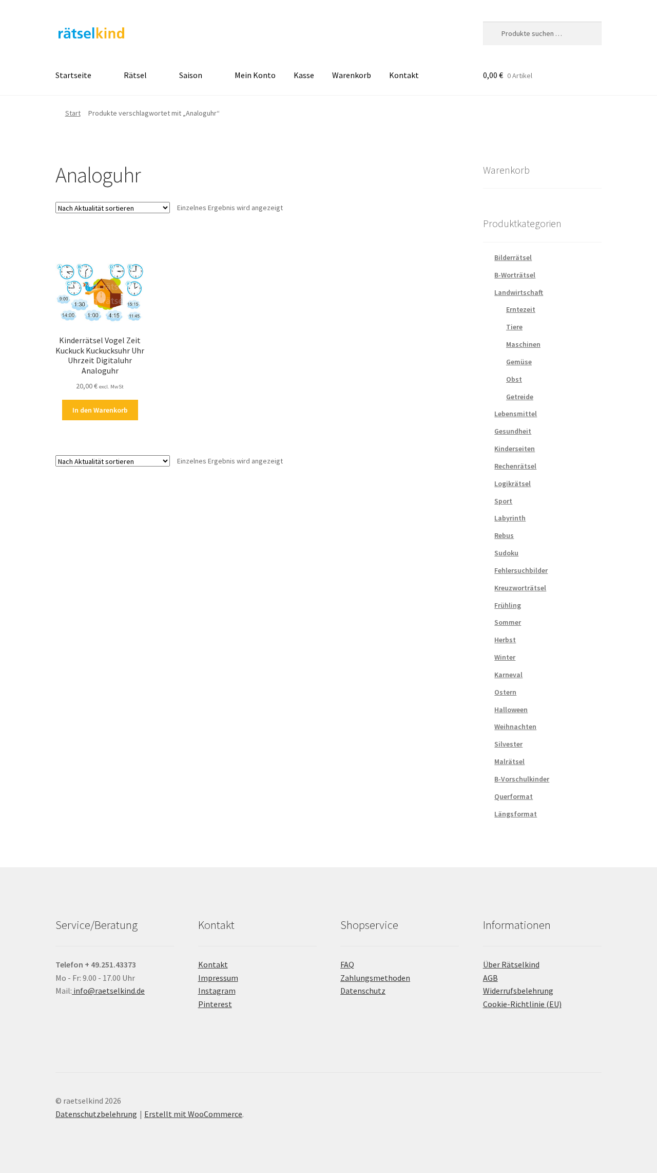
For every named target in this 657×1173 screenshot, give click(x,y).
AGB (490, 978)
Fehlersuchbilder (521, 570)
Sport (503, 501)
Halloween (511, 709)
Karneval (508, 674)
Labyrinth (510, 518)
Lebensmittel (515, 413)
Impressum (218, 978)
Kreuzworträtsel (520, 587)
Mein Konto (255, 75)
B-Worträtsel (514, 275)
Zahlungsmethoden (375, 978)
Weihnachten (515, 726)
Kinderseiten (514, 448)
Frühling (507, 605)
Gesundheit (512, 431)
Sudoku (506, 552)
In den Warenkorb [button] (100, 410)
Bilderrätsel (513, 257)
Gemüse (519, 361)
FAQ (347, 964)
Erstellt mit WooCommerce (193, 1114)
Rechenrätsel (515, 466)
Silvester (508, 744)
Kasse (304, 75)
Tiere (514, 326)
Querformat (513, 796)
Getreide (519, 396)
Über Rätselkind (511, 964)
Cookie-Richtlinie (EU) (522, 1004)
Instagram (217, 990)
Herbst (505, 639)
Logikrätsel (512, 483)
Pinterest (215, 1004)
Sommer (507, 622)
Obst (514, 379)
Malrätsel (509, 761)
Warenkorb (351, 75)
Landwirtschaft (518, 292)
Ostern (505, 692)
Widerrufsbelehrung (518, 990)
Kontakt (404, 75)
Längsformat (515, 813)
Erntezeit (520, 309)
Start (73, 113)
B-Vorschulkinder (521, 779)
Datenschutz (362, 990)
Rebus (504, 535)
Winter (504, 657)
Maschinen (523, 344)
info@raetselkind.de (108, 990)
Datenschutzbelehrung (96, 1114)
